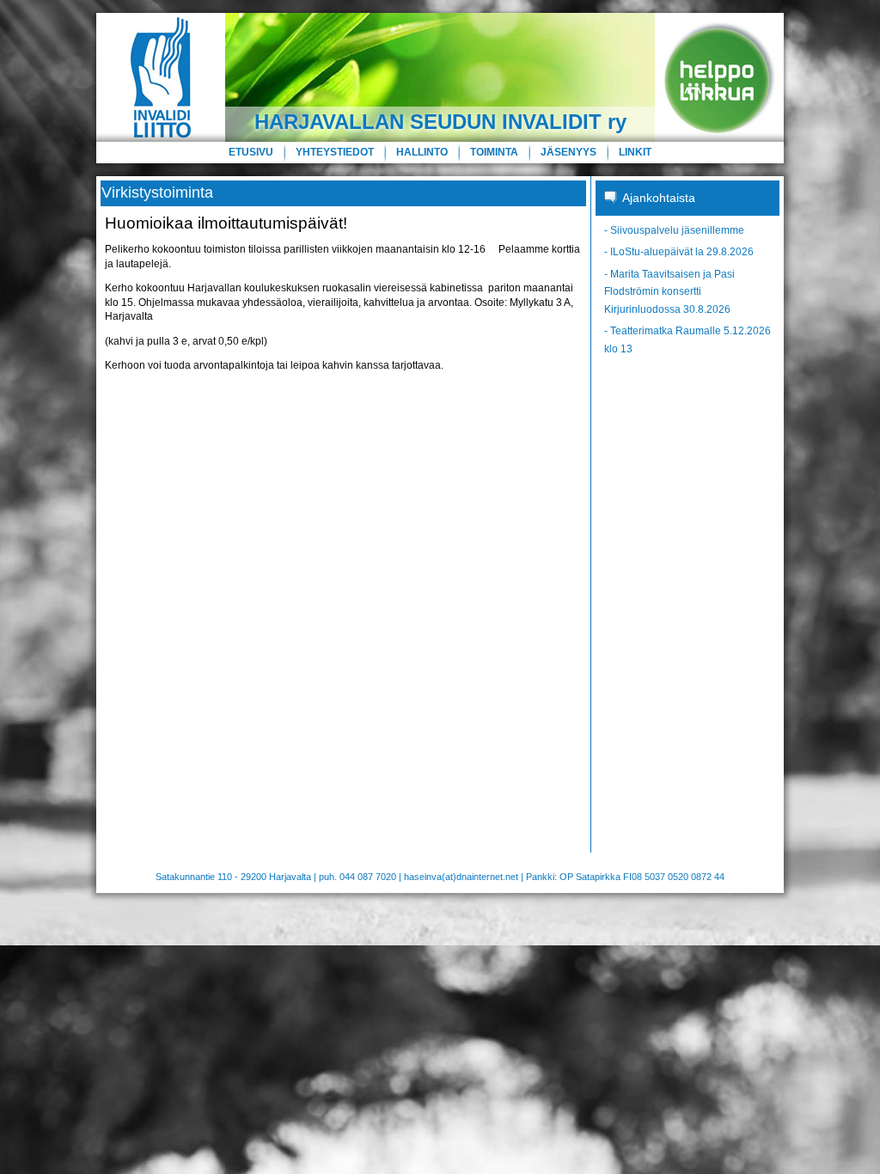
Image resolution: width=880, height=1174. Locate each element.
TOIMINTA (494, 152)
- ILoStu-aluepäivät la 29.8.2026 (679, 252)
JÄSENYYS (568, 152)
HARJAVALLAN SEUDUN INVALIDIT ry (440, 121)
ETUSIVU (251, 152)
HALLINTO (422, 152)
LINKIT (635, 152)
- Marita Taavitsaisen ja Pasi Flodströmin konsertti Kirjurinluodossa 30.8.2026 (669, 291)
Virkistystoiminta (157, 192)
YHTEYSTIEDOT (335, 152)
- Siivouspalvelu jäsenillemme (674, 230)
